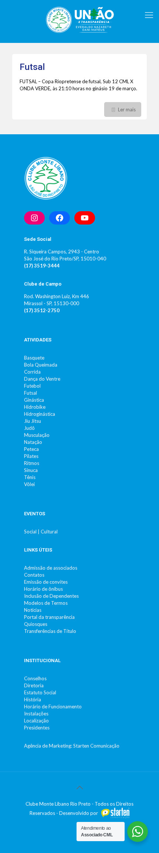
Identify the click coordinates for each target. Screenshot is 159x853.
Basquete (34, 358)
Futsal (32, 67)
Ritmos (31, 463)
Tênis (29, 477)
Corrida (32, 372)
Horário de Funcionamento (53, 706)
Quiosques (35, 624)
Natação (33, 442)
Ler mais (127, 109)
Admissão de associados (50, 568)
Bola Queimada (40, 365)
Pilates (31, 456)
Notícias (32, 610)
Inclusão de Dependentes (51, 596)
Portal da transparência (49, 617)
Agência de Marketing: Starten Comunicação (71, 746)
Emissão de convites (46, 582)
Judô (29, 428)
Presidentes (37, 728)
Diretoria (34, 685)
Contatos (34, 575)
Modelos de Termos (46, 603)
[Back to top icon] (79, 787)
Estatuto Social (40, 692)
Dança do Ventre (42, 379)
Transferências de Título (50, 631)
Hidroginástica (39, 414)
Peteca (31, 449)
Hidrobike (34, 407)
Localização (36, 721)
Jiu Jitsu (32, 421)
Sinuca (31, 470)
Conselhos (35, 678)
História (32, 699)
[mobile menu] (149, 15)
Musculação (37, 435)
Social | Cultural (41, 532)
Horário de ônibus (43, 589)
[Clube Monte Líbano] (79, 19)
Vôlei (29, 484)
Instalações (36, 714)
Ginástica (34, 400)
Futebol (32, 386)
